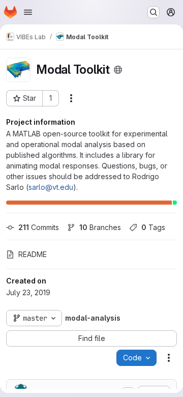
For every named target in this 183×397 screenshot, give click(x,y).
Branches (100, 227)
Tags (153, 227)
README (32, 254)
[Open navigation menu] (28, 12)
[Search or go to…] (153, 12)
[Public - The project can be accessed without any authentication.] (118, 70)
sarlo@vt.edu (50, 187)
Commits (38, 227)
